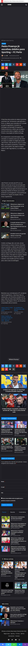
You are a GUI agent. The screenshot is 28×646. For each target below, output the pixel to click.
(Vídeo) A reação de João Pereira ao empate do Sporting (6, 431)
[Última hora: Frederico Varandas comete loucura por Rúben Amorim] (21, 441)
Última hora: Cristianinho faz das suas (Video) (18, 517)
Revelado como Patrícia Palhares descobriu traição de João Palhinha (18, 608)
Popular (4, 512)
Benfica (22, 633)
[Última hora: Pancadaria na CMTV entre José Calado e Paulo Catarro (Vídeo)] (6, 526)
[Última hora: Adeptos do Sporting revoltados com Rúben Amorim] (5, 215)
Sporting (11, 40)
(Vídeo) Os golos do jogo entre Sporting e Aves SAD (7, 447)
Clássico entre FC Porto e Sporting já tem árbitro (7, 309)
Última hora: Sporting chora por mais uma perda (7, 592)
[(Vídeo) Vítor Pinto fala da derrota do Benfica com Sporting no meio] (21, 424)
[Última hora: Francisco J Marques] (5, 623)
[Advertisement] (14, 23)
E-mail (3, 487)
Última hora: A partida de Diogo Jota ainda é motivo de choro (6, 572)
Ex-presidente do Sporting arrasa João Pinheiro (19, 309)
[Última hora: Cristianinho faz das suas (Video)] (6, 519)
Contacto (17, 636)
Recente (12, 512)
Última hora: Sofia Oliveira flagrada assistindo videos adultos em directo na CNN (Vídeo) (18, 549)
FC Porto (18, 633)
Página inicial (5, 40)
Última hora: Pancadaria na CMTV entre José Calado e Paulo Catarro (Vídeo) (18, 525)
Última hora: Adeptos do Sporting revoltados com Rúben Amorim (17, 215)
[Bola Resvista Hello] (10, 5)
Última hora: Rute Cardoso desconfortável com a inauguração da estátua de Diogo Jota (20, 573)
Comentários (22, 512)
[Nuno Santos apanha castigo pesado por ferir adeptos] (5, 616)
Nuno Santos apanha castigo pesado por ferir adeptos (18, 615)
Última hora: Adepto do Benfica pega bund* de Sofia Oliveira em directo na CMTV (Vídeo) (18, 540)
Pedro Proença (14, 359)
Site (2, 492)
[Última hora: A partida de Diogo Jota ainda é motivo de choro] (7, 565)
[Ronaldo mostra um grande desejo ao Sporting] (5, 235)
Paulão (5, 55)
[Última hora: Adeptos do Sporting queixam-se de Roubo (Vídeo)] (5, 206)
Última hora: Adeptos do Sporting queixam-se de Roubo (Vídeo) (17, 206)
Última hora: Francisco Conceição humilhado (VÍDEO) (17, 532)
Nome (3, 481)
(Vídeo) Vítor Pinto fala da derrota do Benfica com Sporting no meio (21, 431)
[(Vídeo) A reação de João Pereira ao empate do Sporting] (7, 424)
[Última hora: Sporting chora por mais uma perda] (7, 585)
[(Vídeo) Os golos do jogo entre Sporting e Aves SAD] (7, 441)
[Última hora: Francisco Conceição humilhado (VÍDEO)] (6, 533)
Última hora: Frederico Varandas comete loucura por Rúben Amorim (20, 448)
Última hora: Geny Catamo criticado (20, 591)
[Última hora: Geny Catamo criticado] (21, 585)
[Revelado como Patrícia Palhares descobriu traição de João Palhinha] (5, 609)
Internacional (11, 636)
